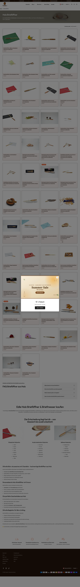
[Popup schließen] (57, 277)
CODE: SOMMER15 (40, 307)
